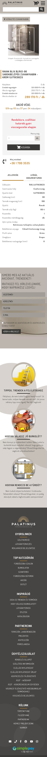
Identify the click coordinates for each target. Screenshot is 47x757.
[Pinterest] (26, 741)
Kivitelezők (23, 640)
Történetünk (23, 711)
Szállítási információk (23, 664)
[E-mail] (10, 741)
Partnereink (23, 719)
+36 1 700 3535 (20, 163)
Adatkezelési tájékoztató (23, 676)
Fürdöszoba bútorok (23, 576)
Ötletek (23, 612)
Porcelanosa (23, 644)
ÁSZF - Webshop (23, 680)
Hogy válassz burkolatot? (23, 604)
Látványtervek (23, 608)
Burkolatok (23, 568)
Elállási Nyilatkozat (23, 668)
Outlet (23, 584)
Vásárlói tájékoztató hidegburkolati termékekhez (23, 690)
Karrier (23, 727)
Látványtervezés (23, 544)
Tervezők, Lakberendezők (23, 632)
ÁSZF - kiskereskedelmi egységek (23, 684)
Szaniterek (23, 572)
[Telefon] (15, 741)
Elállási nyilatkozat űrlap (23, 672)
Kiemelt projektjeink (24, 723)
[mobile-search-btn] (41, 9)
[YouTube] (32, 741)
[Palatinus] (43, 3)
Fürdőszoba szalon (23, 563)
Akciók (23, 580)
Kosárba (25, 147)
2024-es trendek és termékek (23, 600)
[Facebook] (21, 741)
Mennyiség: (35, 133)
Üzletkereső (24, 540)
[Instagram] (37, 741)
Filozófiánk (23, 715)
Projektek (23, 636)
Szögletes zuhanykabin (16, 19)
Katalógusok (23, 616)
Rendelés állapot (23, 659)
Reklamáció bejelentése (23, 548)
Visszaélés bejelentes (23, 695)
